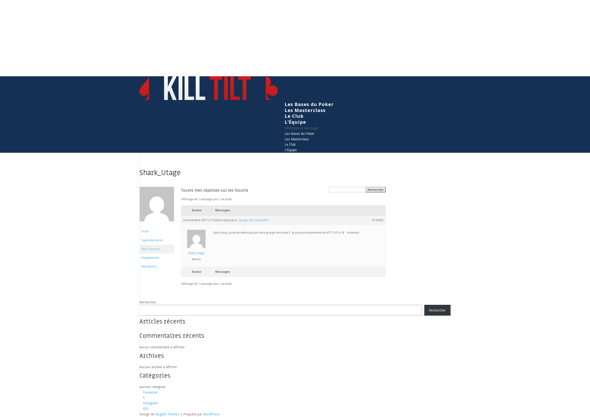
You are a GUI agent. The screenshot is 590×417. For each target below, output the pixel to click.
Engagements (150, 258)
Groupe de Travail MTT (254, 220)
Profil (145, 231)
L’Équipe (295, 122)
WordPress (211, 414)
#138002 (378, 220)
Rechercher (147, 302)
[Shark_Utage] (156, 225)
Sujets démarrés (152, 240)
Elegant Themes (167, 414)
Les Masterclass (305, 110)
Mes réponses (151, 249)
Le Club (294, 116)
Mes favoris (149, 266)
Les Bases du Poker (309, 104)
